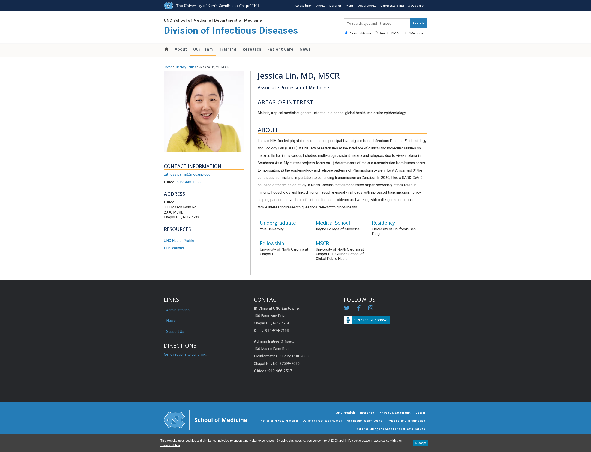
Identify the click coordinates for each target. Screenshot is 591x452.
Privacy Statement (395, 412)
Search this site (360, 33)
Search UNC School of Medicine (401, 33)
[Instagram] (370, 308)
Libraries (335, 5)
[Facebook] (359, 308)
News (305, 49)
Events (320, 5)
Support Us (175, 331)
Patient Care (280, 49)
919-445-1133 (189, 182)
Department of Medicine (238, 20)
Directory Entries (185, 67)
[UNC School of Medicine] (205, 419)
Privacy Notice (170, 445)
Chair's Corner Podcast (371, 320)
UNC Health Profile (179, 240)
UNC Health (345, 412)
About (181, 49)
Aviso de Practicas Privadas (322, 420)
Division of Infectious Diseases (231, 30)
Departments (367, 5)
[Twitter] (347, 308)
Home (166, 49)
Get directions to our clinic (185, 354)
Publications (174, 248)
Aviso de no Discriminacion (406, 420)
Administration (178, 310)
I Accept (420, 443)
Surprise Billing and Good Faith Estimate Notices (391, 429)
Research (252, 49)
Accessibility (303, 5)
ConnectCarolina (392, 5)
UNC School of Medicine (187, 20)
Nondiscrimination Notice (364, 420)
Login (420, 412)
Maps (350, 5)
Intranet (367, 412)
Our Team (203, 49)
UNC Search (416, 5)
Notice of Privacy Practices (280, 420)
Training (228, 49)
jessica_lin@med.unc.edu (189, 174)
